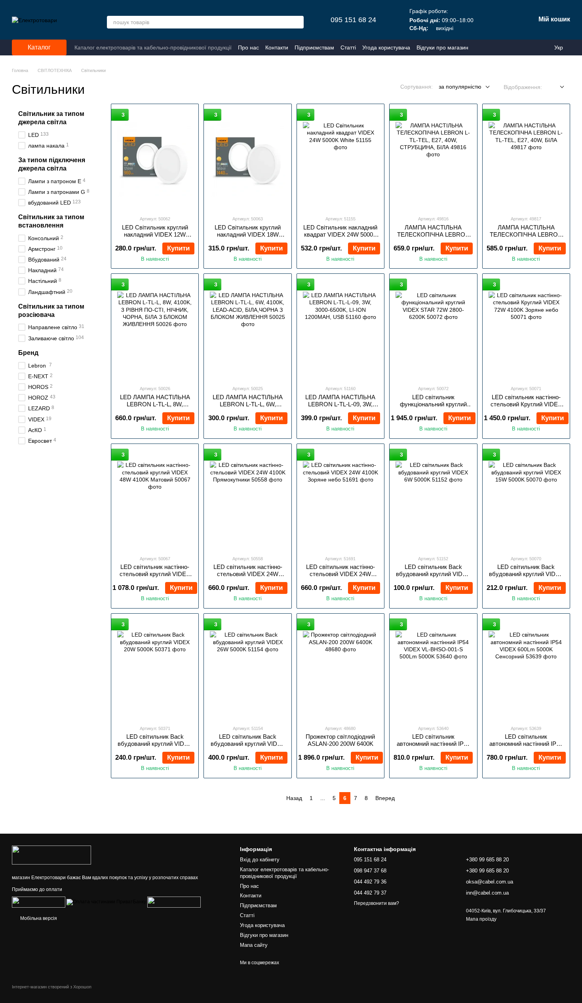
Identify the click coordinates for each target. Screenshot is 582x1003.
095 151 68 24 (353, 19)
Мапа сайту (254, 945)
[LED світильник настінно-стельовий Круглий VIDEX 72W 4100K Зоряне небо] (526, 329)
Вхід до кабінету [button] (260, 860)
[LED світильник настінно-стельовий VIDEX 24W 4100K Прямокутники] (247, 499)
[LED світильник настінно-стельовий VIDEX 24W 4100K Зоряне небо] (340, 499)
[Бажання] (487, 19)
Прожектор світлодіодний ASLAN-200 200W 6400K (340, 740)
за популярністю (460, 86)
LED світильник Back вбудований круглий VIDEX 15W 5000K (526, 573)
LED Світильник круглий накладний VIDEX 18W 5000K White (248, 234)
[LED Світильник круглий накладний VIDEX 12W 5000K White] (154, 159)
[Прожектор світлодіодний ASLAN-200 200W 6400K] (340, 669)
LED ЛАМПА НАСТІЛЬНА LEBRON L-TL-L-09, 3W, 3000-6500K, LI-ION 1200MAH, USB (340, 408)
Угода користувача (386, 47)
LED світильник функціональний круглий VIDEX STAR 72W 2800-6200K (433, 408)
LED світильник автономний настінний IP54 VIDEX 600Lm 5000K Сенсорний (526, 747)
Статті (348, 47)
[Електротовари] (51, 854)
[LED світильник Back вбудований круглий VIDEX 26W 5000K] (247, 669)
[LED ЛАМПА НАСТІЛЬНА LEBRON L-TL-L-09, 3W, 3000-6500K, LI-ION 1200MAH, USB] (340, 329)
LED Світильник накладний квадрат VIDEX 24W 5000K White (340, 234)
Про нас (248, 47)
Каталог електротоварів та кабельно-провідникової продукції (153, 47)
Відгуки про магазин (442, 47)
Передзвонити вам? (376, 903)
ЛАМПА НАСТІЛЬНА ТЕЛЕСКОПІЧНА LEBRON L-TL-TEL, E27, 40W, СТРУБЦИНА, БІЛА (433, 238)
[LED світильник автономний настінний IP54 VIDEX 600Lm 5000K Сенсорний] (526, 669)
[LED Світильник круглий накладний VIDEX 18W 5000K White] (247, 159)
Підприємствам (314, 47)
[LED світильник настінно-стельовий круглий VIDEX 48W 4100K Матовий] (154, 499)
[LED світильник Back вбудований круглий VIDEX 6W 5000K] (433, 499)
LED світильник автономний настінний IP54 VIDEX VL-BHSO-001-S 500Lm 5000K (433, 747)
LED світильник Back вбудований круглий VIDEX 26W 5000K (248, 743)
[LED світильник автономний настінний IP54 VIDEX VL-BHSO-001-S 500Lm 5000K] (433, 669)
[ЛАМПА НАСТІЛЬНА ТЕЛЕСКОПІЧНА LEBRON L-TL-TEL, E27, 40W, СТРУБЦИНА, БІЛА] (433, 159)
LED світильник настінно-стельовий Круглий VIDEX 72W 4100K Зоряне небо (526, 404)
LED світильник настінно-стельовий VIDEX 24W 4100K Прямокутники (247, 573)
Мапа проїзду (481, 919)
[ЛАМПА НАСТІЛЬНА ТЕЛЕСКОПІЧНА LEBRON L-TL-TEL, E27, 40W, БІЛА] (526, 159)
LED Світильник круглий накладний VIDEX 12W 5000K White (155, 234)
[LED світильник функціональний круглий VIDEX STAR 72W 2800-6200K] (433, 329)
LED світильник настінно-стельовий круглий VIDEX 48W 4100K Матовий (155, 573)
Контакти (276, 47)
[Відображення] (556, 87)
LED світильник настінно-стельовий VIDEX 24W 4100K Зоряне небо (340, 573)
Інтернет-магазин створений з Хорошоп (51, 986)
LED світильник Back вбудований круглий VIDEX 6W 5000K (433, 573)
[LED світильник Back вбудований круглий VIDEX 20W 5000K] (154, 669)
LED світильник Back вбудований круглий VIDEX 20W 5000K (155, 743)
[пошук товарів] (297, 22)
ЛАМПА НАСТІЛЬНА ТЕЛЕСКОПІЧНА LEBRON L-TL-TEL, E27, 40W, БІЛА (526, 234)
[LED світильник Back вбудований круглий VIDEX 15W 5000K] (526, 499)
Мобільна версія (38, 918)
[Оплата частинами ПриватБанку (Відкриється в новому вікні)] (106, 901)
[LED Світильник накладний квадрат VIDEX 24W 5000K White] (340, 159)
